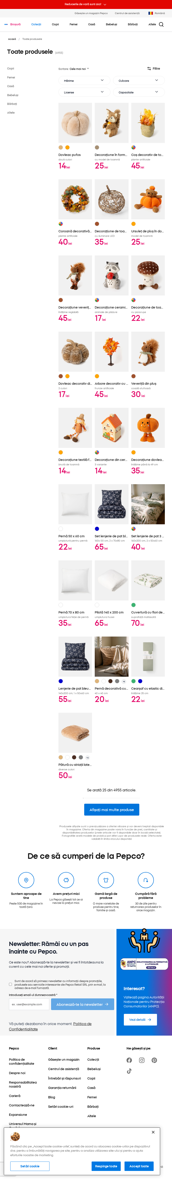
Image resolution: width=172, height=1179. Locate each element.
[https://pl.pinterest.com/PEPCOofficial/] (155, 1060)
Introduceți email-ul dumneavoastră (33, 994)
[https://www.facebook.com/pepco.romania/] (130, 1060)
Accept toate (139, 1166)
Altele (11, 112)
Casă (10, 86)
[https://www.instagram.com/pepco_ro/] (142, 1060)
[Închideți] (153, 1132)
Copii (10, 68)
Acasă (12, 39)
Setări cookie (29, 1166)
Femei (11, 77)
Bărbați (12, 103)
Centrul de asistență (127, 13)
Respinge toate (106, 1166)
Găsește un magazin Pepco (91, 13)
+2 (87, 757)
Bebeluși (12, 95)
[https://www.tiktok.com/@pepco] (130, 1071)
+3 (124, 681)
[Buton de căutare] (161, 24)
